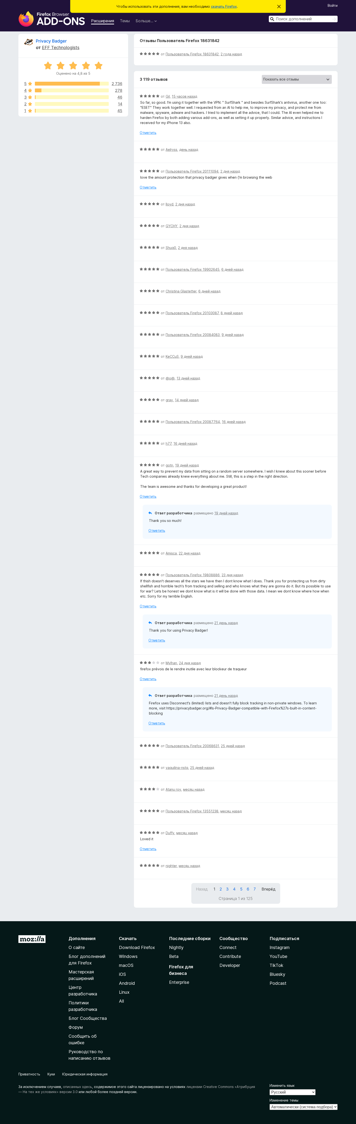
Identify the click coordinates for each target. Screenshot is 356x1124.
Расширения (102, 20)
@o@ (170, 378)
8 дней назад (232, 313)
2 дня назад (230, 171)
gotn (169, 465)
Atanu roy (173, 789)
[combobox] (303, 19)
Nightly (176, 947)
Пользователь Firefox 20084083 (193, 335)
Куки (51, 1074)
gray (169, 400)
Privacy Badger (51, 41)
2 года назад (231, 54)
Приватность (29, 1074)
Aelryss (171, 149)
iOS (122, 974)
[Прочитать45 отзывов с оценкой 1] (72, 111)
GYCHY (172, 226)
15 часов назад (184, 96)
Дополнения (82, 938)
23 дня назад (232, 575)
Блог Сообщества (88, 1018)
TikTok (276, 965)
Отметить (148, 133)
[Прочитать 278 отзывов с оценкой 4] (72, 90)
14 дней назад (187, 400)
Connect (228, 947)
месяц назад (193, 789)
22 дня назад (189, 553)
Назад (202, 889)
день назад (188, 149)
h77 (168, 443)
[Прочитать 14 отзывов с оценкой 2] (72, 104)
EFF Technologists (60, 47)
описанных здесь (77, 1087)
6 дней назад (232, 269)
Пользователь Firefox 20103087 (192, 313)
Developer (229, 965)
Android (127, 983)
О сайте (77, 947)
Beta (173, 956)
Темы (125, 20)
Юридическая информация (85, 1074)
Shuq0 (171, 248)
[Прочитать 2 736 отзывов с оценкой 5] (72, 84)
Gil (168, 96)
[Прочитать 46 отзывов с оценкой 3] (72, 97)
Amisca (171, 553)
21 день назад (226, 623)
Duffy (170, 833)
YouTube (278, 956)
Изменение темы (284, 1100)
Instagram (280, 947)
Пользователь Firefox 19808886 (193, 575)
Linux (124, 992)
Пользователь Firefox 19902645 (192, 269)
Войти (333, 5)
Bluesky (277, 974)
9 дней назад (233, 335)
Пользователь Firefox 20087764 (193, 422)
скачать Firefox (224, 6)
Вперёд (269, 889)
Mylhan (171, 663)
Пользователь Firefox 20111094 (192, 171)
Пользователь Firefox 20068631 (192, 746)
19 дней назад (187, 465)
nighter (171, 866)
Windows (128, 956)
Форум (76, 1027)
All (121, 1001)
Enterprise (179, 982)
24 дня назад (190, 663)
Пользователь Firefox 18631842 (192, 54)
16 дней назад (234, 422)
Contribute (230, 956)
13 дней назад (188, 378)
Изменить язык (282, 1085)
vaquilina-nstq (177, 768)
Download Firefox (137, 947)
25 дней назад (233, 746)
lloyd (169, 204)
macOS (126, 965)
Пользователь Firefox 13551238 (192, 811)
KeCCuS (172, 356)
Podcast (278, 983)
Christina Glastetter (181, 291)
